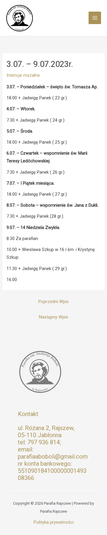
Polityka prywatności (54, 522)
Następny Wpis (53, 317)
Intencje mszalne (23, 75)
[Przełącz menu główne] (95, 18)
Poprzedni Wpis (53, 301)
